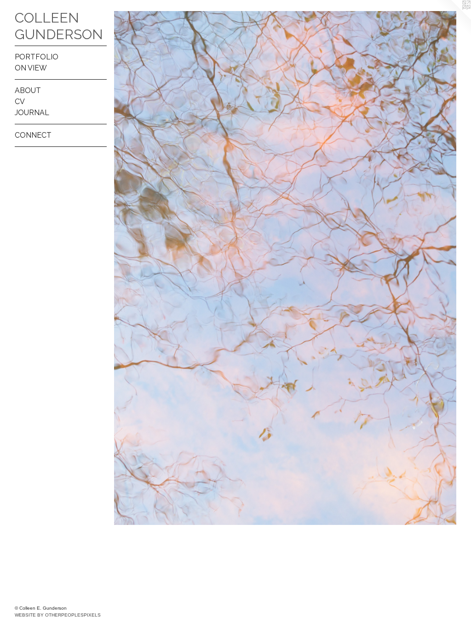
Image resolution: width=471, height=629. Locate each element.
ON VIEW (31, 68)
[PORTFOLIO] (285, 268)
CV (20, 101)
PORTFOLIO (36, 56)
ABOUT (28, 90)
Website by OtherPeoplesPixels (58, 614)
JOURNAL (32, 112)
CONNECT (33, 135)
